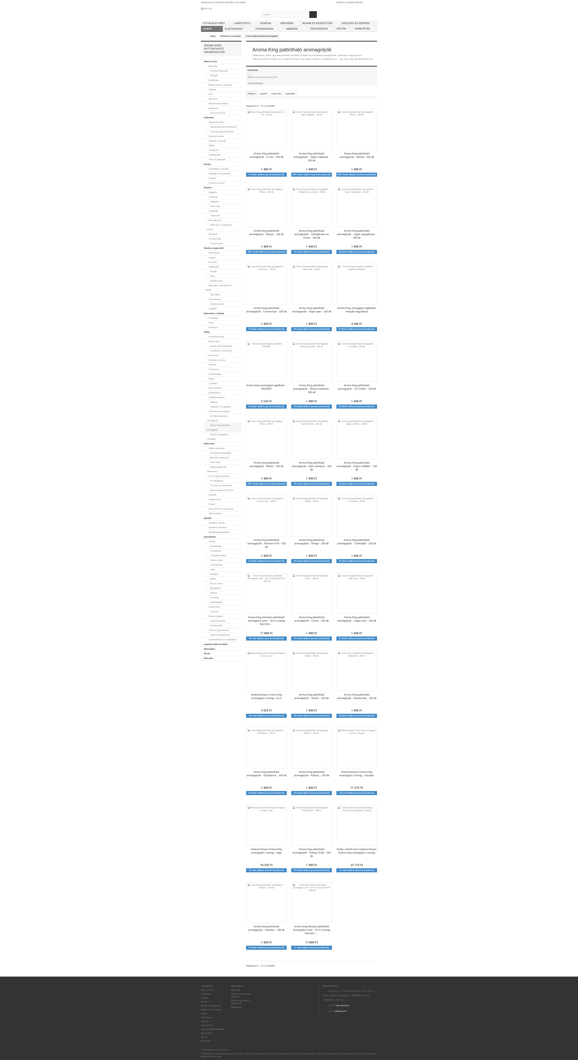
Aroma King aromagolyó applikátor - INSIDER (266, 387)
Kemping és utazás (216, 360)
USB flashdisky (215, 513)
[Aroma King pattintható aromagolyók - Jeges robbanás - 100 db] (311, 129)
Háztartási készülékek (218, 103)
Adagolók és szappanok (220, 407)
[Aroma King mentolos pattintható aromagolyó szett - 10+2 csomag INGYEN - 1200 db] (266, 593)
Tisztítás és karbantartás (221, 485)
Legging (211, 257)
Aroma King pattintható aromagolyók (218, 427)
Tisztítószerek (214, 239)
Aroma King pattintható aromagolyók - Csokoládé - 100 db (356, 542)
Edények (212, 178)
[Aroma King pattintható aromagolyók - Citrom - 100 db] (311, 593)
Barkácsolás (213, 341)
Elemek (211, 504)
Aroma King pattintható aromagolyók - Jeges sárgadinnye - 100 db (357, 234)
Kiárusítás (362, 28)
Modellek (214, 574)
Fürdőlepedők (214, 155)
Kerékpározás (214, 393)
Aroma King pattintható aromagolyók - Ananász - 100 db (266, 928)
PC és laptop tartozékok (219, 476)
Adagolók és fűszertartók (219, 173)
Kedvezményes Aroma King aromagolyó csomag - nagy (266, 851)
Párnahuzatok (216, 625)
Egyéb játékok (216, 602)
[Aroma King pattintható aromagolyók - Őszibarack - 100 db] (266, 748)
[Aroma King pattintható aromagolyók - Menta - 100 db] (266, 439)
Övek (212, 276)
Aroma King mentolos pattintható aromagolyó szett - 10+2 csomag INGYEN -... (266, 620)
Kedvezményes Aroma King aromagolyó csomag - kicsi (266, 696)
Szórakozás (213, 369)
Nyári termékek (215, 388)
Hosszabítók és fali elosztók (220, 509)
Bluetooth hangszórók (219, 458)
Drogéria (286, 23)
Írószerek (214, 611)
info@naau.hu (340, 1011)
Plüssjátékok (215, 551)
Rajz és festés (216, 583)
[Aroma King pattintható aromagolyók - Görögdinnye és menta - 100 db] (311, 207)
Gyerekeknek (264, 28)
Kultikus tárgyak (215, 616)
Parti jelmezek (214, 299)
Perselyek (214, 597)
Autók (212, 569)
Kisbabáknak (215, 546)
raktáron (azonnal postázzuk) (262, 77)
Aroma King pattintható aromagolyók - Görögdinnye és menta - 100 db (311, 234)
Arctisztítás (215, 206)
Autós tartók (215, 462)
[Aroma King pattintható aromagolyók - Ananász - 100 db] (266, 902)
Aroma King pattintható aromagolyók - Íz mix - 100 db (266, 155)
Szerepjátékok (216, 565)
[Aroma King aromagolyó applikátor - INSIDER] (266, 361)
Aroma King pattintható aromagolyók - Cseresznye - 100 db (266, 310)
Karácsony (213, 108)
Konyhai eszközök (216, 183)
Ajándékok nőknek (216, 523)
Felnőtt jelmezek (217, 304)
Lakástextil (242, 23)
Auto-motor (213, 355)
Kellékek (214, 402)
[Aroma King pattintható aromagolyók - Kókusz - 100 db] (311, 748)
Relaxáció (212, 327)
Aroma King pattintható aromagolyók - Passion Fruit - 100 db (266, 543)
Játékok (212, 541)
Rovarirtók (213, 234)
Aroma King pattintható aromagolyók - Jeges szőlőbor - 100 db (356, 466)
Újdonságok (319, 28)
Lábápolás (214, 201)
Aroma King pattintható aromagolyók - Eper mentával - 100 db (311, 466)
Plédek (211, 145)
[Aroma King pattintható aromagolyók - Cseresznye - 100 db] (266, 284)
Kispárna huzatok (216, 136)
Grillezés (212, 365)
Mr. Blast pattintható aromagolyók (217, 418)
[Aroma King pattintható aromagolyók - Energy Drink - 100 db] (311, 825)
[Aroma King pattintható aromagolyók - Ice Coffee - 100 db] (357, 361)
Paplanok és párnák (217, 141)
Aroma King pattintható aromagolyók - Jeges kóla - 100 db (356, 619)
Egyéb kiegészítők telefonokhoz (216, 469)
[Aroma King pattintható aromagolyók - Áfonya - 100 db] (266, 207)
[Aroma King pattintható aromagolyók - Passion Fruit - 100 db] (266, 516)
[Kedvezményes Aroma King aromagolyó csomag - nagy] (266, 825)
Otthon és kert (214, 23)
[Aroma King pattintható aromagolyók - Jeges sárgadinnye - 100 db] (357, 207)
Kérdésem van (207, 2)
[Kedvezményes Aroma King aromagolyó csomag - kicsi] (266, 670)
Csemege (212, 383)
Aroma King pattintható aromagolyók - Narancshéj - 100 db (356, 696)
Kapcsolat (235, 990)
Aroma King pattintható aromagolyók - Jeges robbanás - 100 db (311, 157)
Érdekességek (214, 374)
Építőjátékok (215, 588)
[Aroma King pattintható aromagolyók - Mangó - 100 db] (311, 516)
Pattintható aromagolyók (219, 411)
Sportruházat (214, 253)
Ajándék (292, 28)
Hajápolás (212, 192)
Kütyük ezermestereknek (221, 346)
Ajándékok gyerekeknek (219, 532)
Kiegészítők (213, 267)
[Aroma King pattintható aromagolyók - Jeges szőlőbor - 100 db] (357, 439)
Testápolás (213, 197)
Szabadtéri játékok (218, 555)
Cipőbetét (212, 309)
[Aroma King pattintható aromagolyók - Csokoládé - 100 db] (357, 516)
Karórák (213, 271)
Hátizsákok (215, 295)
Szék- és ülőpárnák (216, 159)
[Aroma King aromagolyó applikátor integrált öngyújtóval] (357, 284)
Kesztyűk (212, 262)
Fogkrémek (215, 215)
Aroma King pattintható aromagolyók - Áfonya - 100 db (266, 232)
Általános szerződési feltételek (349, 2)
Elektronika (233, 28)
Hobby (207, 28)
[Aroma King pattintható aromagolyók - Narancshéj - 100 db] (357, 670)
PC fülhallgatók (216, 481)
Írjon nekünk (240, 2)
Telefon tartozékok (216, 448)
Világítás (212, 89)
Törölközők (213, 150)
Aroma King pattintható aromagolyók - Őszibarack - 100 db (266, 774)
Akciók (341, 28)
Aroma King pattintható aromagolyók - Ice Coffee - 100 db (356, 387)
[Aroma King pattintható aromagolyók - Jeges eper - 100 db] (311, 284)
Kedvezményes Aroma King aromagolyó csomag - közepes (356, 774)
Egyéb (211, 379)
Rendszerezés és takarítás (220, 85)
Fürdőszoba (213, 80)
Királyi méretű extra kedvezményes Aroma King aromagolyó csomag (357, 851)
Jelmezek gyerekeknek (218, 630)
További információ (255, 83)
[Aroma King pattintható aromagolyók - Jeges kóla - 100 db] (357, 593)
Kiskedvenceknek (216, 337)
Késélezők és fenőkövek (221, 351)
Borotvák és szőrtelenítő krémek (219, 227)
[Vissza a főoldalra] (204, 36)
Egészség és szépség (356, 23)
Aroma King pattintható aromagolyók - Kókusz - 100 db (311, 774)
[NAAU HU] (229, 12)
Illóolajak (214, 75)
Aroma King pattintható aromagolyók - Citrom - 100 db (311, 619)
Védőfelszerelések (216, 397)
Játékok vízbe (216, 560)
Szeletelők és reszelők (218, 169)
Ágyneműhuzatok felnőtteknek (223, 127)
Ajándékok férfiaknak (217, 527)
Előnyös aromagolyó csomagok (217, 436)
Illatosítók (212, 66)
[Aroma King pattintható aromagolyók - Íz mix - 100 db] (266, 129)
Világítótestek (214, 499)
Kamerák (212, 495)
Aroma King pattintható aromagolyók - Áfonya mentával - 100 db (311, 389)
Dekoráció (212, 99)
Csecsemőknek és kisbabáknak (222, 639)
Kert (210, 94)
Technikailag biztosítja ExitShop (215, 1050)
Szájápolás (213, 211)
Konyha (265, 23)
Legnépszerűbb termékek (215, 644)
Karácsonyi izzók (217, 113)
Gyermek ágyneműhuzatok (222, 131)
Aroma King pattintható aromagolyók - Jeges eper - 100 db (311, 310)
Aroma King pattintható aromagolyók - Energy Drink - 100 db (311, 852)
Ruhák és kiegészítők (317, 23)
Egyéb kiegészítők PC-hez (221, 490)
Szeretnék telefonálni (224, 2)
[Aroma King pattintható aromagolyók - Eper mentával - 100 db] (311, 439)
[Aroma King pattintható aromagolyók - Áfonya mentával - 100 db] (311, 361)
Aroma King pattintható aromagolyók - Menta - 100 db (266, 464)
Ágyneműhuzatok (216, 122)
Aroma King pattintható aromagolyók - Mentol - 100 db (357, 155)
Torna (210, 323)
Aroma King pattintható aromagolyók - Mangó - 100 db (311, 542)
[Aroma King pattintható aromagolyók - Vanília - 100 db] (311, 670)
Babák (213, 579)
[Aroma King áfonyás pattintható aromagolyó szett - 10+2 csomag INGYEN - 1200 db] (311, 902)
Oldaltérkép (236, 1007)
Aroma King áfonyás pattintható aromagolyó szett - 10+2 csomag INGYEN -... (311, 930)
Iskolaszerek (214, 607)
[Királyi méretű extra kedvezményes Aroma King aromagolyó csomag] (357, 825)
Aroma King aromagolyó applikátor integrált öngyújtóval (356, 310)
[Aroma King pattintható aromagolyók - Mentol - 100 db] (357, 129)
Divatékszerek (216, 281)
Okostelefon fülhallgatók (220, 453)
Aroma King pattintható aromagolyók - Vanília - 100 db (311, 696)
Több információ (342, 1005)
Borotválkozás (214, 220)
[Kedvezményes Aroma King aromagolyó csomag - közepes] (357, 748)
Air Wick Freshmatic (219, 71)
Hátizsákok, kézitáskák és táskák (218, 287)
